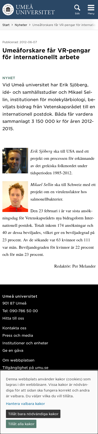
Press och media (17, 335)
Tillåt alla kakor (21, 424)
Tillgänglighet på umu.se (25, 367)
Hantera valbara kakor (25, 403)
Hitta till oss (13, 318)
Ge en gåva (12, 350)
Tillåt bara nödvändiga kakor (33, 414)
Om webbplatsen (18, 360)
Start (6, 25)
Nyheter (21, 25)
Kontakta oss (14, 328)
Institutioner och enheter (25, 343)
